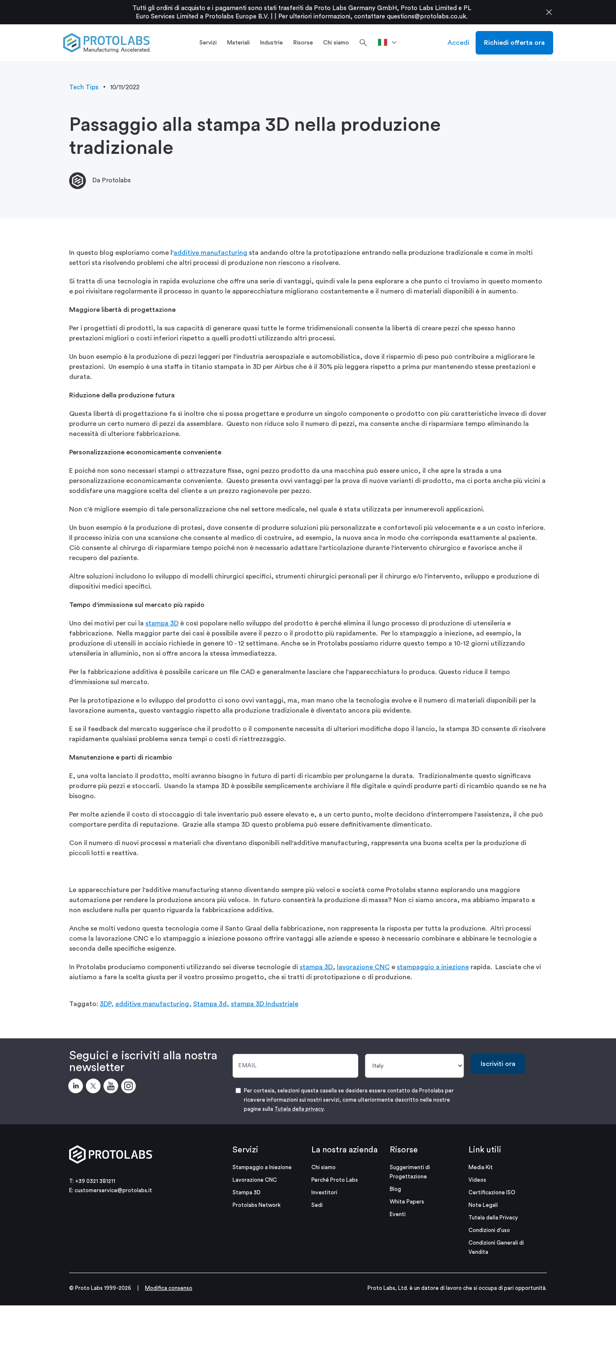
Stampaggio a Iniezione (262, 1167)
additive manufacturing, (153, 1004)
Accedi (458, 42)
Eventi (398, 1214)
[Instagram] (130, 1087)
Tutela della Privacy (493, 1217)
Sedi (317, 1205)
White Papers (407, 1201)
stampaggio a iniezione (433, 967)
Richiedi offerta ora (514, 42)
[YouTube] (112, 1087)
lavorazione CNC (363, 967)
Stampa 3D (247, 1192)
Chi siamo (323, 1167)
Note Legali (483, 1205)
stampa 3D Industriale (264, 1004)
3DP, (107, 1004)
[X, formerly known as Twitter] (95, 1087)
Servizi (245, 1150)
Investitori (324, 1192)
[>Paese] (389, 42)
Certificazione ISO (491, 1192)
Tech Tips (83, 87)
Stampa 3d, (211, 1004)
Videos (477, 1180)
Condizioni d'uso (489, 1230)
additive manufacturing (210, 252)
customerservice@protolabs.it (113, 1190)
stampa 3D (162, 623)
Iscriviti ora (498, 1064)
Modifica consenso (168, 1288)
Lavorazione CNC (255, 1180)
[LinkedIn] (77, 1087)
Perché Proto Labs (334, 1180)
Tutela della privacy (299, 1109)
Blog (395, 1189)
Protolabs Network (257, 1205)
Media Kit (480, 1167)
